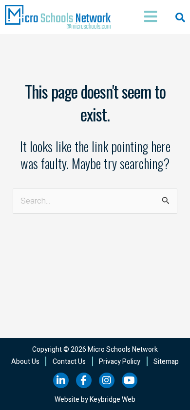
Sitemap (166, 362)
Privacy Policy (119, 362)
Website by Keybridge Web (95, 399)
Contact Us (69, 362)
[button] (147, 17)
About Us (25, 362)
